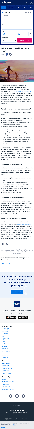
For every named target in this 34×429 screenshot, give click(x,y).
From (3, 18)
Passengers (5, 37)
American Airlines (7, 368)
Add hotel (28, 12)
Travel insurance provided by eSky (22, 91)
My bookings (5, 384)
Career (4, 379)
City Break (5, 331)
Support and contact (8, 389)
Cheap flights (6, 329)
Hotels (4, 341)
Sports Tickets (6, 351)
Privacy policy (6, 386)
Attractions (5, 349)
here (14, 424)
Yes (2, 263)
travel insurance (12, 168)
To (2, 24)
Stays (3, 336)
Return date (20, 31)
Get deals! (17, 292)
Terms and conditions (8, 381)
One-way (6, 15)
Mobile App (5, 357)
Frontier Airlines (6, 373)
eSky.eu (8, 412)
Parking (4, 344)
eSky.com (14, 412)
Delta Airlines (6, 363)
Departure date (6, 31)
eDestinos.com (22, 412)
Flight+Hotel (5, 339)
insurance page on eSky (24, 224)
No (10, 263)
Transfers (4, 346)
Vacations (5, 334)
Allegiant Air (5, 365)
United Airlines (6, 370)
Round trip (7, 12)
